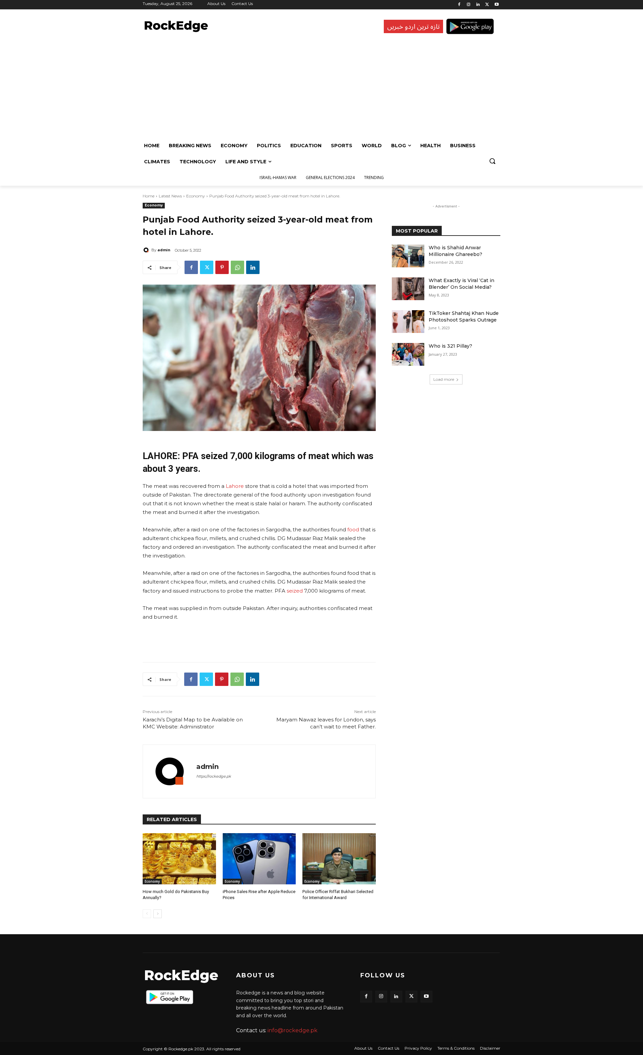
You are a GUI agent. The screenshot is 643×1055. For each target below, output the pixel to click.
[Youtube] (496, 5)
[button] (492, 161)
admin (163, 249)
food (353, 529)
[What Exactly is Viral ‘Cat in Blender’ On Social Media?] (408, 288)
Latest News (170, 195)
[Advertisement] (319, 87)
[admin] (147, 250)
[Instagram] (469, 5)
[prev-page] (147, 913)
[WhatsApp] (237, 267)
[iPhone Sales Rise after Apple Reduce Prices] (259, 858)
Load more (443, 379)
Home (148, 195)
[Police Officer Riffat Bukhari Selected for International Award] (339, 858)
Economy (195, 195)
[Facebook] (459, 5)
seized (295, 591)
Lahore (235, 486)
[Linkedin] (478, 5)
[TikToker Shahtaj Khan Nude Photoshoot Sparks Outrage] (408, 321)
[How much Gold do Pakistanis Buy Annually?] (179, 858)
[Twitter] (487, 5)
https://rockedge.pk (213, 776)
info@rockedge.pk (292, 1030)
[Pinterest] (222, 267)
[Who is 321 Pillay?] (408, 354)
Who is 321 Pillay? (450, 346)
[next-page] (157, 913)
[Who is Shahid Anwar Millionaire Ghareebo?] (408, 256)
